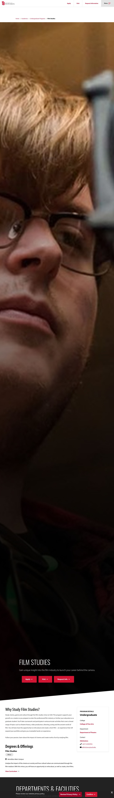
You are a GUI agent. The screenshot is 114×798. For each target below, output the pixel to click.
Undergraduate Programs (37, 19)
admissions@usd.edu (89, 747)
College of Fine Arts (87, 724)
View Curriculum (11, 771)
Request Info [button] (63, 679)
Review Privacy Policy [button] (68, 794)
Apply (69, 3)
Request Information (91, 3)
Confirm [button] (90, 794)
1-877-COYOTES (87, 744)
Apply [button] (27, 679)
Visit (78, 3)
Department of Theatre (88, 732)
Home (17, 19)
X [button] (112, 792)
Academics (24, 19)
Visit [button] (44, 679)
